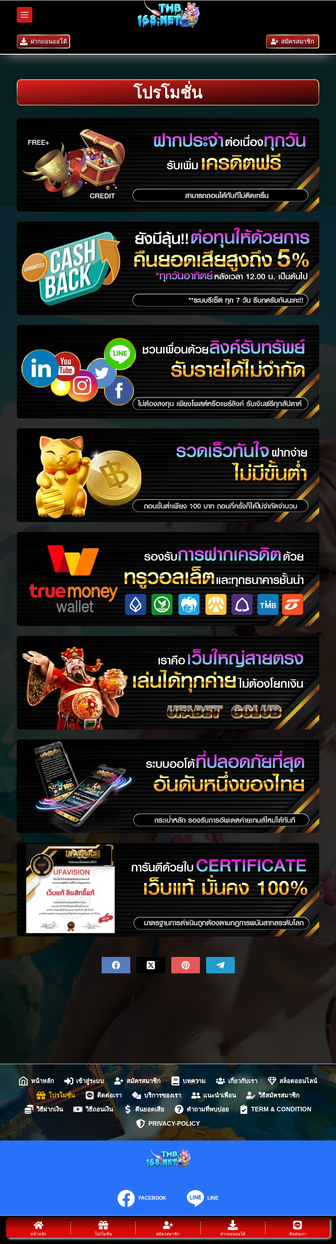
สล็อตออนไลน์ (298, 1080)
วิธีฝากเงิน (49, 1109)
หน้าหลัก (42, 1080)
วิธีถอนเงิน (99, 1109)
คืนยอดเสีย (149, 1109)
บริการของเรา (162, 1095)
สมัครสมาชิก (297, 41)
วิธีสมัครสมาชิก (279, 1095)
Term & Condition (281, 1109)
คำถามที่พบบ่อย (208, 1109)
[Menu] (24, 15)
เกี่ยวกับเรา (242, 1080)
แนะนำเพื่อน (219, 1095)
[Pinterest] (185, 965)
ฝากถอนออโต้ (49, 41)
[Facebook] (116, 965)
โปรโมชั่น (62, 1095)
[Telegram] (220, 965)
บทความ (194, 1080)
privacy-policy (174, 1123)
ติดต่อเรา (109, 1095)
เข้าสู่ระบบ (90, 1080)
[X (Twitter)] (150, 965)
